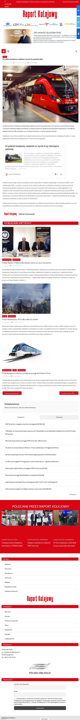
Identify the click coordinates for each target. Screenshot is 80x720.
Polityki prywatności (11, 591)
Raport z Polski (7, 259)
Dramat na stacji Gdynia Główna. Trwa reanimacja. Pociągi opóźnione (32, 448)
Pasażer (7, 616)
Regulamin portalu (10, 587)
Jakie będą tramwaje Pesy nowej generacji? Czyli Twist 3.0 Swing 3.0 (31, 482)
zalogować (15, 407)
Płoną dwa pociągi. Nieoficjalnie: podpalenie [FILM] (24, 475)
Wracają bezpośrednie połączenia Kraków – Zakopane (13, 393)
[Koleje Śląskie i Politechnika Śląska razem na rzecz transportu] (40, 242)
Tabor (4, 57)
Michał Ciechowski (20, 62)
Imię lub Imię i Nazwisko (21, 684)
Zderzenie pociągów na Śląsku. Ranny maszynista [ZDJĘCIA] (28, 489)
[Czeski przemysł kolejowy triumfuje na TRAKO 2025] (14, 522)
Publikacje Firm (9, 639)
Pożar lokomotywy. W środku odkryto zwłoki (20, 319)
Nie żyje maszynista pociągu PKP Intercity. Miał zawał (25, 441)
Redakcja (8, 564)
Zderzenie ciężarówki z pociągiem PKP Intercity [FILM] (26, 468)
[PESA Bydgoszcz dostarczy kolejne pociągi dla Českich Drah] (40, 352)
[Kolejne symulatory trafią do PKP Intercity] (40, 522)
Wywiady (8, 612)
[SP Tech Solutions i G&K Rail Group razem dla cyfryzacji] (65, 522)
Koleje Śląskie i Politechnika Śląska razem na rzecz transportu (26, 263)
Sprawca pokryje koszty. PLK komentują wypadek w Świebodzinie (30, 454)
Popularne (20, 417)
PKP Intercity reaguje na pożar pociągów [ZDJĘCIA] (25, 424)
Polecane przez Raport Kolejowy (40, 506)
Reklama (7, 582)
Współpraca (9, 573)
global (4, 316)
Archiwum (8, 578)
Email (15, 691)
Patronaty (8, 569)
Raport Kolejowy (17, 376)
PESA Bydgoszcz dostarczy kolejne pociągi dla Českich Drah (26, 373)
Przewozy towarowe (11, 621)
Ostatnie (59, 417)
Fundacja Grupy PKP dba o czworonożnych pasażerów (69, 393)
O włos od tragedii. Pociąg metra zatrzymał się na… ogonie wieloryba (32, 461)
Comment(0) (33, 62)
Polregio (7, 634)
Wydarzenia (16, 259)
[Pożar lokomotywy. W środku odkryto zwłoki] (40, 299)
